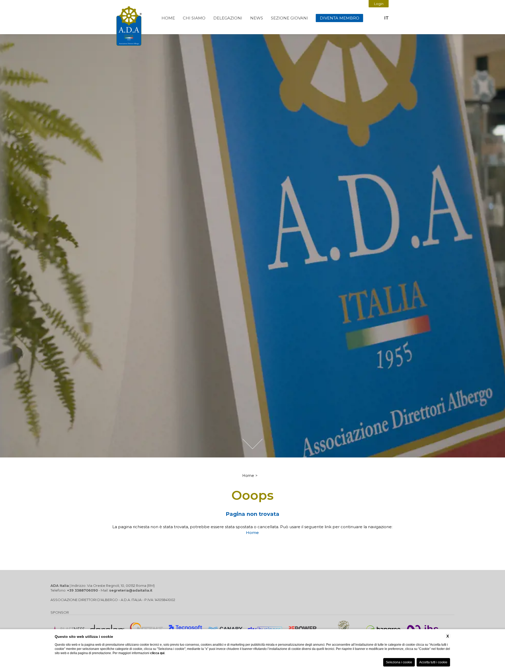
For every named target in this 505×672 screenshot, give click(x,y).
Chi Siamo (194, 18)
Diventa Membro (339, 18)
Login (378, 4)
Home (168, 18)
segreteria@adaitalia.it (130, 590)
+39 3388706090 (82, 590)
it (386, 18)
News (256, 18)
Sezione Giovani (289, 18)
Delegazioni (227, 18)
